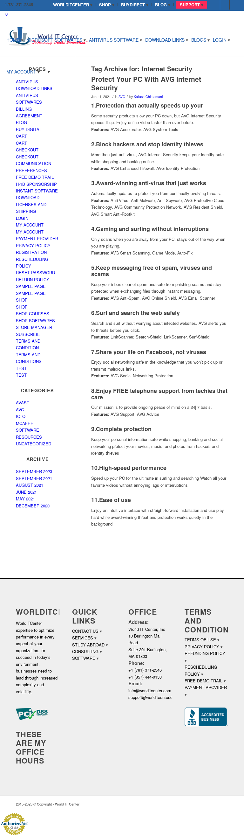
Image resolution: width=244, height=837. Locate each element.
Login (22, 218)
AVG (122, 96)
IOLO (20, 416)
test (21, 368)
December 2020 (33, 506)
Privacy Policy (33, 245)
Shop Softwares (35, 320)
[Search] (46, 71)
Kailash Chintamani (148, 96)
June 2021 (26, 492)
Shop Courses (32, 313)
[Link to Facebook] (215, 5)
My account (30, 225)
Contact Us (85, 631)
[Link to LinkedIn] (224, 5)
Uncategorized (33, 444)
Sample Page (31, 286)
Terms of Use (200, 640)
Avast (22, 403)
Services (82, 638)
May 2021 (25, 499)
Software (83, 658)
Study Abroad (88, 645)
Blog (21, 122)
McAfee (24, 423)
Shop (22, 300)
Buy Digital (29, 129)
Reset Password (35, 272)
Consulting (85, 651)
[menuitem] (73, 4)
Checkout (27, 150)
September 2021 (34, 478)
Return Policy (32, 279)
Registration (31, 252)
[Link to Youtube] (234, 5)
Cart (21, 136)
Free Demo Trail (35, 177)
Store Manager (34, 327)
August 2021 (29, 485)
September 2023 (34, 471)
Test (21, 375)
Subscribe (28, 334)
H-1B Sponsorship (36, 184)
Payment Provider (37, 238)
